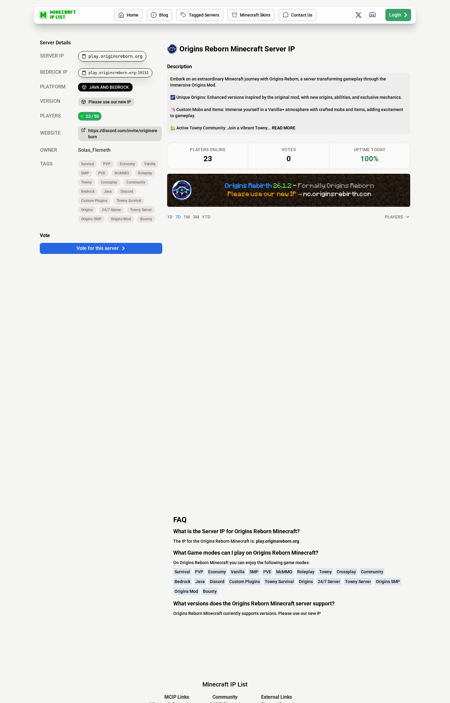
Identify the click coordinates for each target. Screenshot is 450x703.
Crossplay (109, 182)
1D (169, 216)
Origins (87, 210)
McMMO (121, 173)
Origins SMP (91, 219)
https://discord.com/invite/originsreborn (122, 133)
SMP (85, 173)
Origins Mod (121, 219)
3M (196, 216)
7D (178, 216)
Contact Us (301, 15)
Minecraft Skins (255, 15)
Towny (86, 182)
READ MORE (283, 127)
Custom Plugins (94, 201)
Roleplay (145, 173)
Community (135, 182)
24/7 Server (111, 210)
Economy (127, 164)
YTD (206, 216)
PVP (107, 164)
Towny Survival (129, 201)
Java (107, 191)
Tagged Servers (204, 15)
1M (187, 216)
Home (132, 15)
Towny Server (141, 210)
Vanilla (149, 164)
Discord (127, 191)
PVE (101, 173)
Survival (87, 164)
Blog (163, 15)
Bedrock (88, 191)
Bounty (146, 219)
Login (395, 15)
